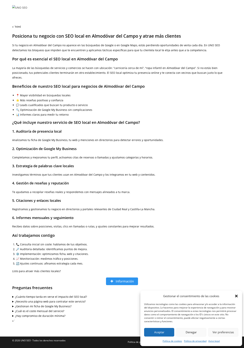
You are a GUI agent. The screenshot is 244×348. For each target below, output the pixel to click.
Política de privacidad (195, 341)
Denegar (191, 332)
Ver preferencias (223, 332)
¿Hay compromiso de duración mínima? (40, 316)
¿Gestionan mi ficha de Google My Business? (43, 306)
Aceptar (159, 332)
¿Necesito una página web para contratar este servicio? (50, 301)
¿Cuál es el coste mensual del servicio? (39, 311)
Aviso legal (214, 341)
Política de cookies (172, 341)
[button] (236, 296)
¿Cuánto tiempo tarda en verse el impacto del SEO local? (51, 297)
